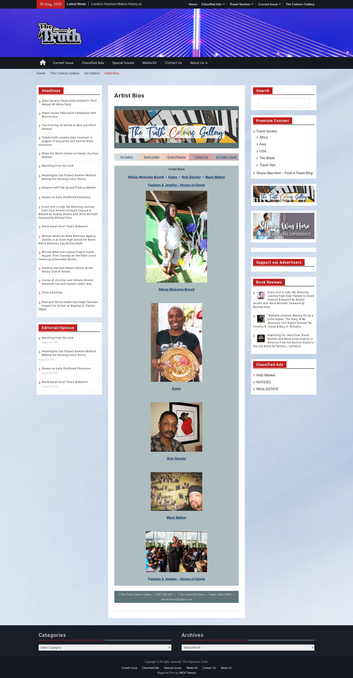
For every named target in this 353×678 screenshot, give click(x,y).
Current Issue (268, 4)
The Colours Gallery (300, 4)
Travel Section (240, 4)
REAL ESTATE (267, 389)
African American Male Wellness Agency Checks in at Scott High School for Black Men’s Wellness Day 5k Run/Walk (67, 240)
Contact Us (173, 63)
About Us (197, 63)
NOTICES (263, 382)
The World (267, 158)
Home (193, 4)
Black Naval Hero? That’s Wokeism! (65, 226)
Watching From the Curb (58, 165)
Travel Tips (267, 165)
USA (262, 151)
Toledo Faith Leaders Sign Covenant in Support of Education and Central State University (66, 141)
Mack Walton (215, 177)
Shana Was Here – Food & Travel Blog (284, 173)
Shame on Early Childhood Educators (66, 197)
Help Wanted (265, 375)
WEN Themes (187, 672)
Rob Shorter (191, 177)
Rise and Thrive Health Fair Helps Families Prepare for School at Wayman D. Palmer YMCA (68, 306)
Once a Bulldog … (53, 292)
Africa (263, 137)
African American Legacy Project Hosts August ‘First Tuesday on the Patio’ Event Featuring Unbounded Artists (67, 256)
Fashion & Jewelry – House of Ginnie (176, 185)
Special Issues (123, 63)
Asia (262, 144)
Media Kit (149, 63)
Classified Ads (211, 4)
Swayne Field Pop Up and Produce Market (69, 187)
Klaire (172, 177)
